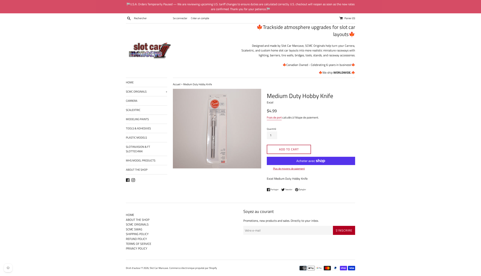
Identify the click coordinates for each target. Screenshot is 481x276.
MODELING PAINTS (137, 119)
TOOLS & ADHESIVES (138, 128)
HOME (130, 82)
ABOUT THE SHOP (136, 169)
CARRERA (131, 101)
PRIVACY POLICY (136, 248)
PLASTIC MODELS (136, 137)
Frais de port (274, 117)
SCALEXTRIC (133, 110)
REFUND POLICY (136, 239)
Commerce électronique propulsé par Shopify (193, 268)
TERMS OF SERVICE (138, 243)
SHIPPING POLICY (137, 234)
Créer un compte (200, 18)
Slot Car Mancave (159, 268)
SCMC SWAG (134, 229)
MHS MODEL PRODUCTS (140, 160)
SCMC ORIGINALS (146, 91)
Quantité (271, 129)
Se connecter (180, 18)
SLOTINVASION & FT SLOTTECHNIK (138, 149)
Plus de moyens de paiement (289, 168)
